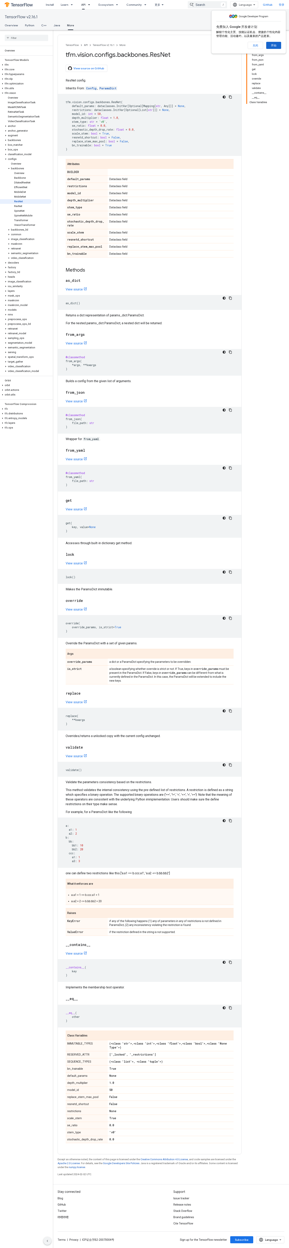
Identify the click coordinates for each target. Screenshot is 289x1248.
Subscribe (242, 1240)
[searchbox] (26, 38)
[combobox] (207, 4)
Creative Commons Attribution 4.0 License (164, 1159)
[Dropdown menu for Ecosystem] (118, 4)
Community (134, 4)
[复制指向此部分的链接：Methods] (89, 270)
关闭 (255, 45)
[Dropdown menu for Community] (146, 4)
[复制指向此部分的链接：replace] (84, 693)
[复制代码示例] (230, 97)
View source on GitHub (89, 68)
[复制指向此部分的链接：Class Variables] (91, 1035)
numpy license (77, 1167)
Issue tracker (181, 1198)
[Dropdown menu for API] (90, 4)
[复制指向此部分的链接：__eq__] (82, 999)
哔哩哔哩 (63, 1217)
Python (29, 25)
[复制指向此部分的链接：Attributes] (83, 164)
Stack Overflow (182, 1210)
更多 (157, 4)
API (83, 4)
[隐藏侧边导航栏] (47, 1241)
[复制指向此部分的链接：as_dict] (84, 280)
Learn (64, 4)
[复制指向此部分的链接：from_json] (88, 392)
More (70, 25)
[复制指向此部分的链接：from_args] (89, 334)
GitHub (267, 4)
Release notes (182, 1204)
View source (74, 289)
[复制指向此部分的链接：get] (76, 500)
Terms (62, 1239)
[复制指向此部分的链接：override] (87, 601)
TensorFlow (72, 45)
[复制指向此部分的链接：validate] (87, 747)
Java (57, 25)
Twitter (62, 1210)
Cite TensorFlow (183, 1223)
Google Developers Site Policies (121, 1163)
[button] (25, 64)
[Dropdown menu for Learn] (73, 4)
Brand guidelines (183, 1217)
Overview (11, 25)
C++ (44, 25)
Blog (60, 1198)
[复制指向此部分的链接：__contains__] (94, 945)
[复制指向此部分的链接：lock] (78, 554)
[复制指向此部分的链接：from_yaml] (89, 450)
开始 (273, 45)
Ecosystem (105, 4)
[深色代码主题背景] (224, 97)
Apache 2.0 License (69, 1163)
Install (50, 4)
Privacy (73, 1239)
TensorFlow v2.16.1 (21, 17)
